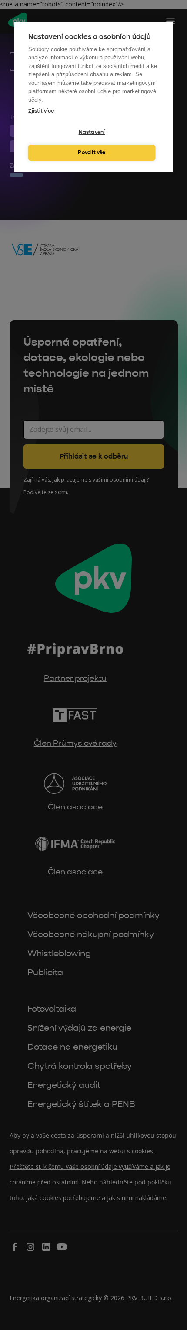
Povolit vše (91, 152)
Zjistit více (41, 111)
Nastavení (92, 132)
